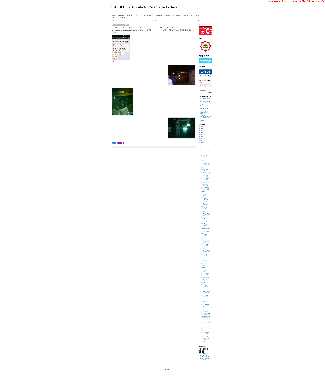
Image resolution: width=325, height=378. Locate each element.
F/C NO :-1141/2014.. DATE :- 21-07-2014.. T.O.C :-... (206, 260)
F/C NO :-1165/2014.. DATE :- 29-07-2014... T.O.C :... (206, 175)
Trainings (122, 17)
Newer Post (115, 154)
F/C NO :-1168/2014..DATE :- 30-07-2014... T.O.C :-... (206, 164)
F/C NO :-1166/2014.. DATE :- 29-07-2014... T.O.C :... (206, 171)
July (203, 154)
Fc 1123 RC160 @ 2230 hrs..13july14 (206, 314)
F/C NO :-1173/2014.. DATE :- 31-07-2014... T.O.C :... (206, 157)
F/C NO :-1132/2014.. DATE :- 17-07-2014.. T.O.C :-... (206, 279)
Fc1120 (203, 330)
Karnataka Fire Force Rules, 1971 (205, 359)
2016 (201, 138)
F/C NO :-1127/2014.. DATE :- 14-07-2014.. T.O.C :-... (206, 301)
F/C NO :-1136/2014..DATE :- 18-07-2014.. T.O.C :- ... (206, 269)
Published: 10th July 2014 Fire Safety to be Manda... (206, 338)
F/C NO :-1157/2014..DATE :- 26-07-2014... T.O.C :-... (206, 208)
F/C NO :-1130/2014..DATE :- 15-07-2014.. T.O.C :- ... (206, 286)
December (204, 144)
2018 (201, 134)
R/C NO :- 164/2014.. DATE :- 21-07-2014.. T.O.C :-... (206, 264)
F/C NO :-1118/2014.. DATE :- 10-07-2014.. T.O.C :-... (206, 334)
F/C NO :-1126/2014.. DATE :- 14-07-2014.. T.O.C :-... (206, 306)
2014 (201, 142)
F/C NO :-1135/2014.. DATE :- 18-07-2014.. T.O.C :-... (206, 275)
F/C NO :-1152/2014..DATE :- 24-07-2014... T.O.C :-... (206, 225)
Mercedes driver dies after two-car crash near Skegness (205, 100)
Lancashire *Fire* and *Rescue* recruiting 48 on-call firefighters (205, 111)
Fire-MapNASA (176, 15)
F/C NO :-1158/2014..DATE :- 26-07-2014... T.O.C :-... (206, 199)
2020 (201, 130)
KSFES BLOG (130, 15)
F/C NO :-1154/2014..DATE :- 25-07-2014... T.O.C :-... (206, 219)
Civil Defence (185, 15)
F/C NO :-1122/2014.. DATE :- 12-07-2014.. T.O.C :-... (206, 325)
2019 (201, 132)
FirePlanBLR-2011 (158, 15)
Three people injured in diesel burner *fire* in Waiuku (205, 107)
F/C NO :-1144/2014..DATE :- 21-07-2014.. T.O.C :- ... (206, 250)
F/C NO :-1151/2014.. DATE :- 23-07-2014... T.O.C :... (206, 230)
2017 (201, 136)
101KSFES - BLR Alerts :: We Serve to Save (144, 7)
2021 (201, 128)
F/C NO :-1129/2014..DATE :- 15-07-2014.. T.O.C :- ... (206, 291)
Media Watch (139, 15)
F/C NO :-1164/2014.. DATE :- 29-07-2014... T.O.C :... (206, 180)
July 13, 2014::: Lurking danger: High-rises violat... (206, 321)
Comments (203, 85)
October (203, 148)
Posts (202, 82)
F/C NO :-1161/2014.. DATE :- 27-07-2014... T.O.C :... (206, 184)
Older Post (192, 154)
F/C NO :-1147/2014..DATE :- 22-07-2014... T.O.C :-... (206, 240)
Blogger (168, 374)
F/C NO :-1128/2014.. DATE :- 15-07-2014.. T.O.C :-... (206, 297)
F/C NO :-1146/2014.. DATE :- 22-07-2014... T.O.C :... (206, 246)
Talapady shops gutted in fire (205, 204)
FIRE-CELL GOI (121, 15)
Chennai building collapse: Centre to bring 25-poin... (206, 310)
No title (203, 160)
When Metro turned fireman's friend (205, 317)
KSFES (113, 15)
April (203, 341)
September (204, 150)
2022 (201, 126)
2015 (201, 140)
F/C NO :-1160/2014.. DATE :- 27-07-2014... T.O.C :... (206, 188)
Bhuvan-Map (167, 15)
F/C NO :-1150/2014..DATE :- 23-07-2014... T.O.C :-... (206, 235)
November (204, 146)
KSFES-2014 (115, 17)
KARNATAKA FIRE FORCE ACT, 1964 (204, 356)
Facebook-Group (147, 15)
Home (154, 154)
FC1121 (203, 328)
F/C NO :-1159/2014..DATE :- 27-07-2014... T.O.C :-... (206, 193)
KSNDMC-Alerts (205, 15)
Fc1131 (203, 282)
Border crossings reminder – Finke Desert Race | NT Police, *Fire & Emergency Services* (206, 117)
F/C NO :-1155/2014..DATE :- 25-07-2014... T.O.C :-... (206, 213)
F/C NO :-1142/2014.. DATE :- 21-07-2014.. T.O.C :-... (206, 256)
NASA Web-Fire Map (195, 15)
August (203, 152)
